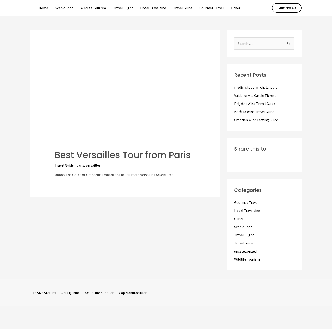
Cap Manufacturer (133, 292)
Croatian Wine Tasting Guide (256, 120)
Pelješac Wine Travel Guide (254, 103)
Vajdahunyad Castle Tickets (255, 95)
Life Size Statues (44, 292)
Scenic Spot (64, 8)
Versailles (93, 165)
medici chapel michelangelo (256, 87)
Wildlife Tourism (93, 8)
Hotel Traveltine (153, 8)
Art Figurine (71, 292)
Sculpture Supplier (100, 292)
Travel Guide (182, 8)
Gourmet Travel (211, 8)
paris (80, 165)
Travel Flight (123, 8)
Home (43, 8)
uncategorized (245, 251)
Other (235, 8)
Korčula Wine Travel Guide (254, 111)
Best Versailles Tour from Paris (123, 155)
